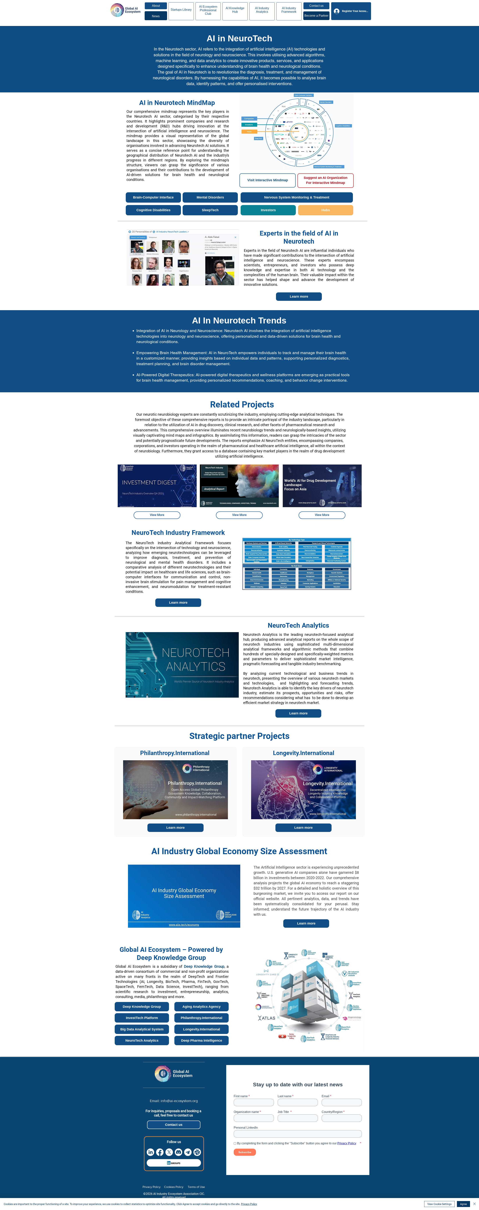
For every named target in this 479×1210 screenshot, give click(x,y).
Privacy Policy (249, 1204)
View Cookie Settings (439, 1204)
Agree (463, 1204)
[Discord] (178, 1152)
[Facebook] (160, 1152)
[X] (169, 1152)
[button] (316, 5)
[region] (156, 15)
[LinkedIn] (150, 1152)
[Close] (474, 1204)
